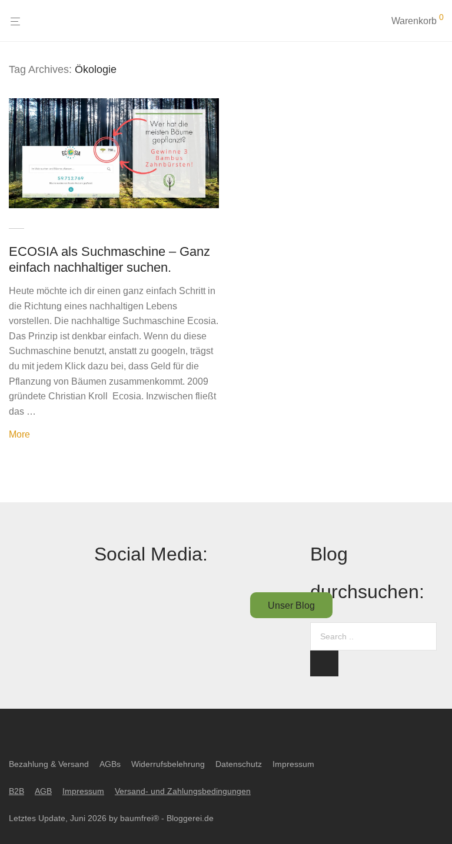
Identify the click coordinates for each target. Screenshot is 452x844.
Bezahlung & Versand (49, 764)
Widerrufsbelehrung (168, 764)
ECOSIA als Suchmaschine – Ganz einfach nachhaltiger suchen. (109, 259)
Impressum (293, 764)
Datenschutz (238, 764)
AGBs (110, 764)
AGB (43, 791)
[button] (324, 663)
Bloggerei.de (190, 818)
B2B (16, 791)
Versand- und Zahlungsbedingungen (183, 791)
